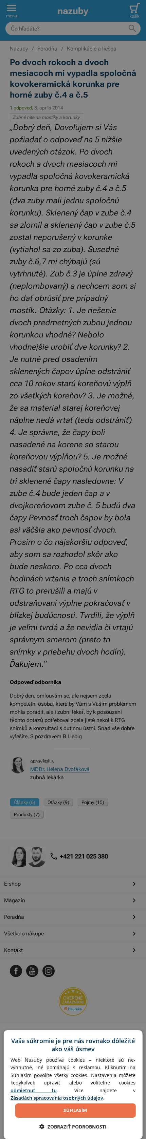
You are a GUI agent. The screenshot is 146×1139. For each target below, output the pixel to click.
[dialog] (73, 1084)
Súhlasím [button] (75, 1110)
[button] (73, 1127)
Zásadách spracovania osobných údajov (57, 1098)
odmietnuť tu (34, 1090)
